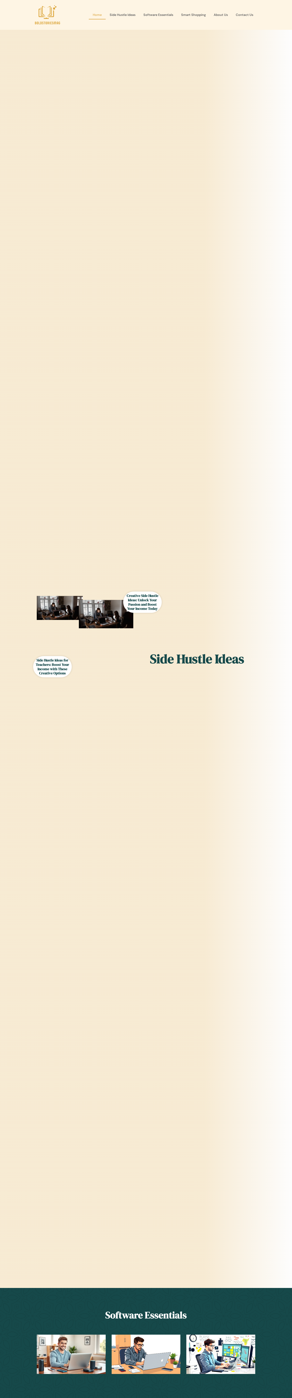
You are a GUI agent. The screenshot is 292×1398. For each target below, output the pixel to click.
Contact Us (244, 15)
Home (97, 15)
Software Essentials (158, 15)
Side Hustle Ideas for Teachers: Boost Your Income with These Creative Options (52, 667)
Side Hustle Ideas (122, 15)
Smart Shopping (193, 15)
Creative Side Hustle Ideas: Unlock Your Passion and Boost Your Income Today (142, 602)
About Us (221, 15)
